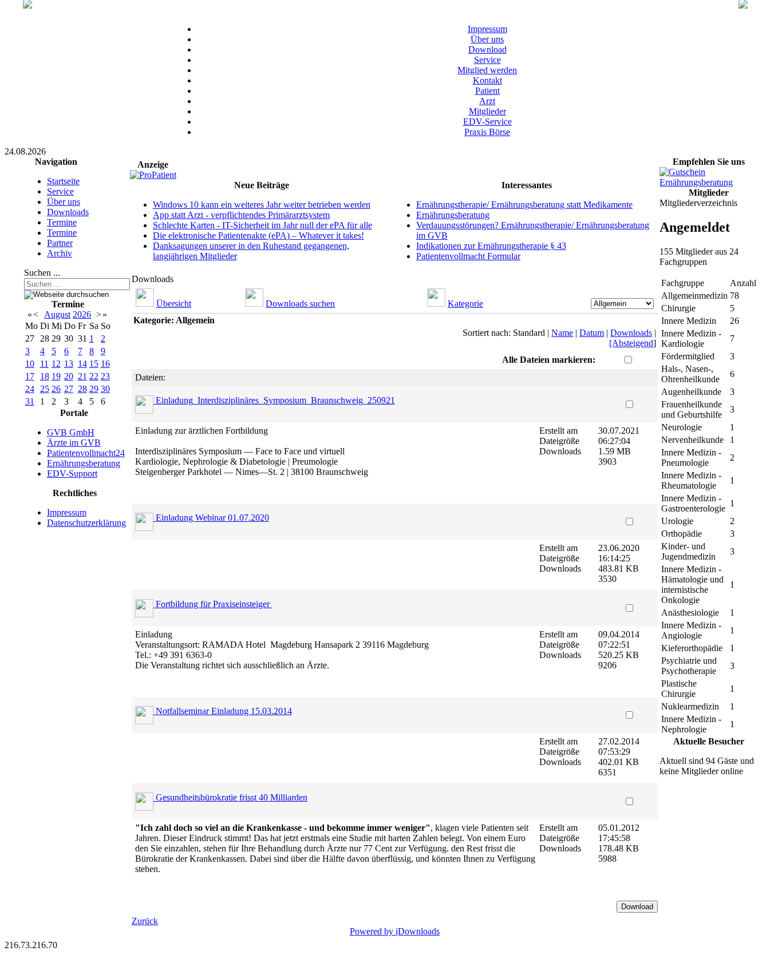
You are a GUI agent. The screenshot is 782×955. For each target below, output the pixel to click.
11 (44, 363)
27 (68, 389)
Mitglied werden (487, 70)
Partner (60, 243)
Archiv (59, 253)
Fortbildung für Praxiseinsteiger (214, 604)
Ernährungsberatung (83, 463)
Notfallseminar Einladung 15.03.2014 (224, 711)
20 (68, 376)
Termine (62, 222)
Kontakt (487, 80)
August (57, 314)
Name (562, 333)
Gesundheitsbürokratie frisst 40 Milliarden (231, 797)
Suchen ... (42, 273)
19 (56, 376)
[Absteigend (631, 343)
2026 (82, 314)
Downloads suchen (300, 303)
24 (29, 389)
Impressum (487, 29)
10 (29, 363)
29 (93, 389)
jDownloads (418, 931)
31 (29, 401)
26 (56, 389)
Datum (591, 333)
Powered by (373, 931)
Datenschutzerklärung (86, 523)
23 (105, 376)
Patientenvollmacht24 (86, 453)
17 (29, 376)
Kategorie (465, 303)
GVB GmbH (70, 432)
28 (82, 389)
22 (93, 376)
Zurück (145, 921)
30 (105, 389)
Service (487, 60)
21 (82, 376)
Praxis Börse (487, 132)
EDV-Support (72, 473)
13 (68, 363)
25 (44, 389)
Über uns (487, 39)
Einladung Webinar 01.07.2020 (212, 517)
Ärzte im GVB (74, 442)
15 (93, 363)
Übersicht (173, 303)
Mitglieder (487, 111)
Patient (487, 91)
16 (105, 363)
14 (82, 363)
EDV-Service (487, 121)
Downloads (68, 212)
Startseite (63, 181)
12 (56, 363)
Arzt (487, 101)
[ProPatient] (153, 175)
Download (487, 49)
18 (44, 376)
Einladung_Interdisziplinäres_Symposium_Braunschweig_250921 (275, 400)
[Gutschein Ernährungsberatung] (708, 182)
